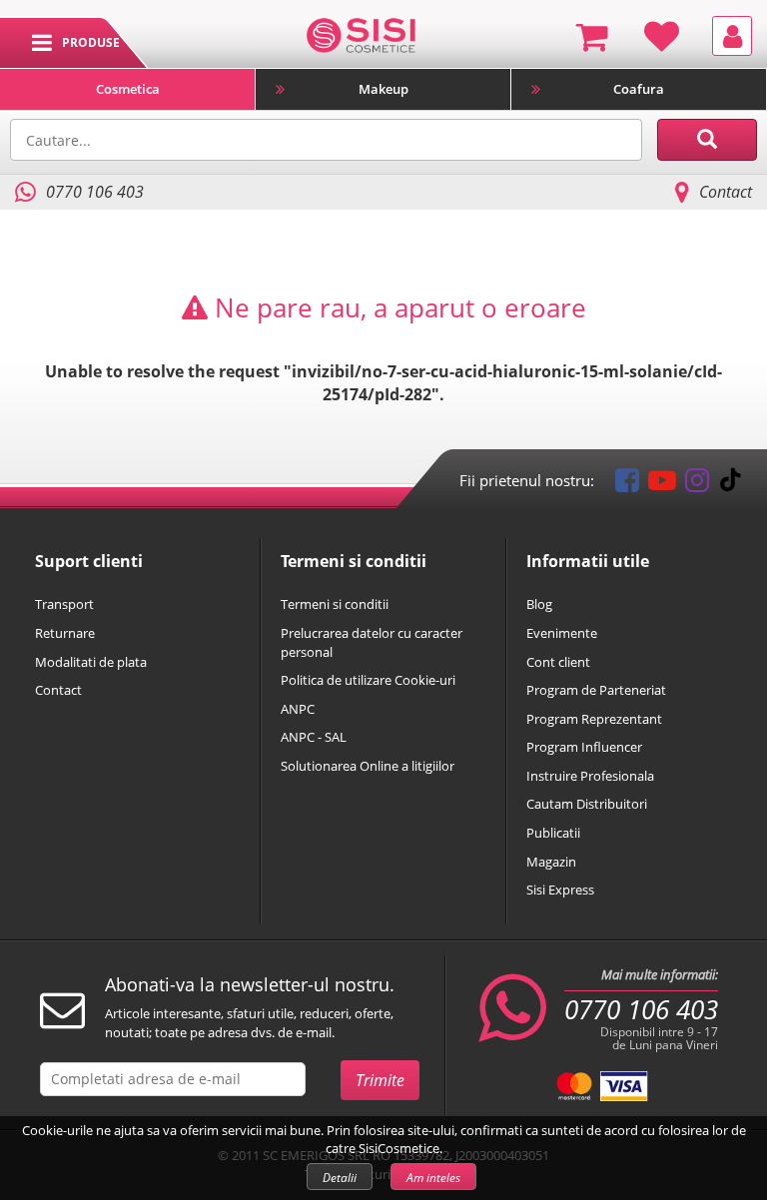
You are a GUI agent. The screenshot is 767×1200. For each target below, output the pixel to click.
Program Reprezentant (594, 719)
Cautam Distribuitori (586, 804)
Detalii (340, 1177)
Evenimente (561, 633)
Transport (64, 604)
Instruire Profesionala (590, 776)
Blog (539, 604)
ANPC (298, 709)
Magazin (551, 862)
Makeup (383, 89)
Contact (725, 192)
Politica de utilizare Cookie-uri (368, 680)
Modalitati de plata (91, 662)
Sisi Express (560, 890)
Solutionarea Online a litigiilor (367, 766)
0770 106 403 (641, 1009)
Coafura (638, 89)
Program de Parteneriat (596, 690)
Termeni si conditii (334, 604)
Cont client (558, 662)
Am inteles (433, 1177)
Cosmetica (128, 89)
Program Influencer (584, 747)
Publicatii (553, 833)
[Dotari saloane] (361, 34)
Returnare (65, 633)
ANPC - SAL (314, 737)
